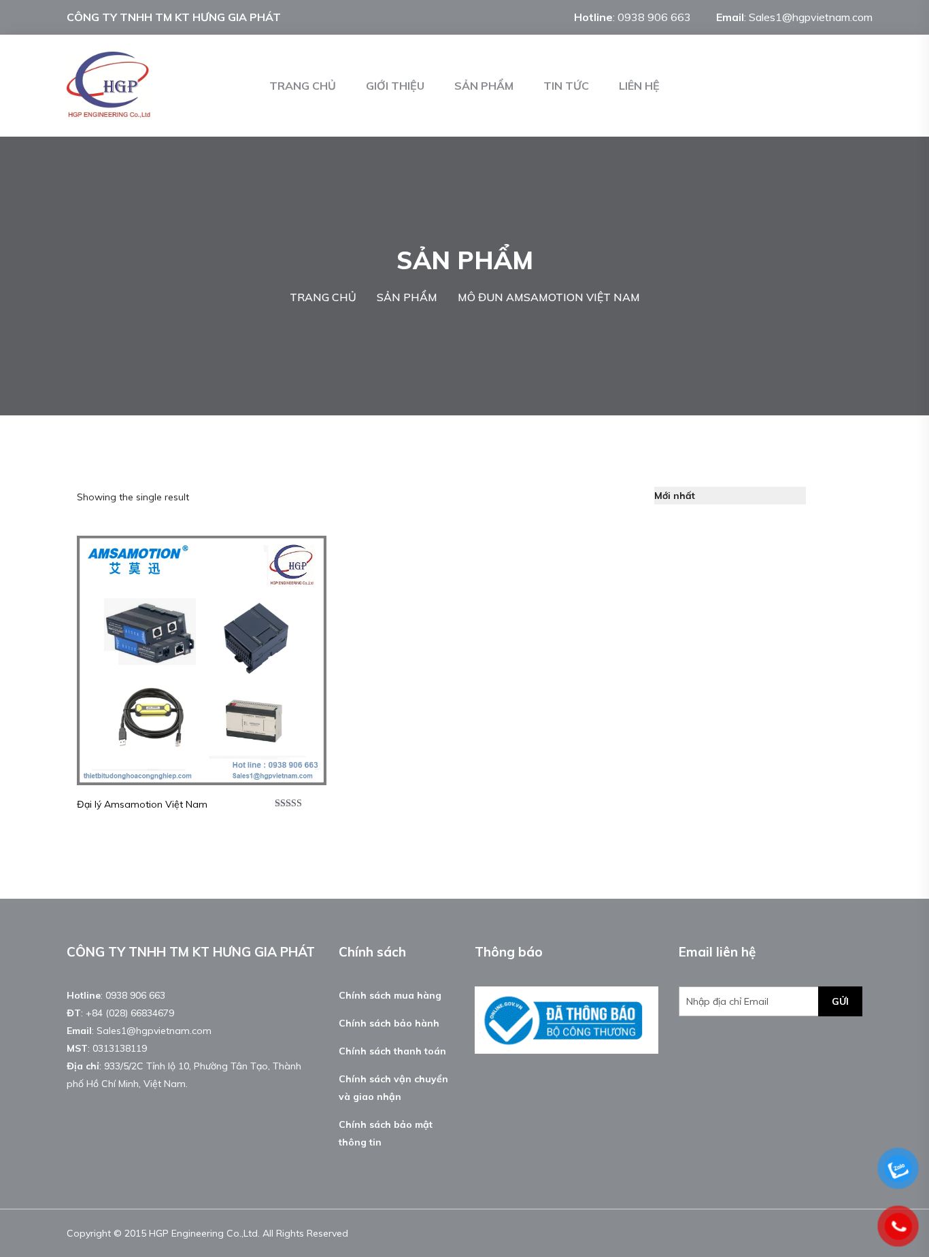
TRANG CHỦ (302, 85)
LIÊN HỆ (639, 85)
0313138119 (119, 1048)
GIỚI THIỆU (395, 85)
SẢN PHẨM (483, 85)
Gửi (840, 1001)
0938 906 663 (654, 17)
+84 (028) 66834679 (130, 1013)
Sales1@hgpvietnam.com (811, 17)
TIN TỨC (566, 85)
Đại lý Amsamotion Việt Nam (142, 804)
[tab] (824, 495)
